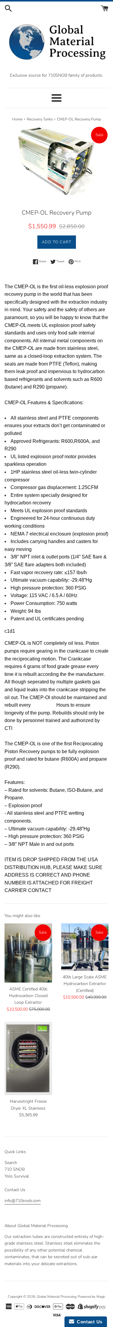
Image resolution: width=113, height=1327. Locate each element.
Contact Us (88, 1321)
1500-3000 (43, 705)
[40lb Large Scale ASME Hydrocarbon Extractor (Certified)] (85, 947)
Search (11, 1163)
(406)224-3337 (19, 1212)
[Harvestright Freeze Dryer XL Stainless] (28, 1058)
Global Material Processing (56, 1296)
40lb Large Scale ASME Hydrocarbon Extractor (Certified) (85, 983)
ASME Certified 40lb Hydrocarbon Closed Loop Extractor (28, 996)
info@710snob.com (23, 1201)
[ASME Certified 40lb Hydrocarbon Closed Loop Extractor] (28, 953)
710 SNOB (15, 1169)
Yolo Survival (17, 1176)
